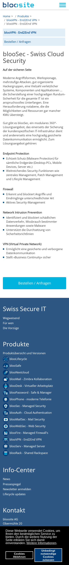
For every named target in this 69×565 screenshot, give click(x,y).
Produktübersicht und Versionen (24, 353)
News (6, 479)
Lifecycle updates (14, 494)
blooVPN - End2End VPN (20, 32)
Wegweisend (11, 318)
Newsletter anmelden (17, 489)
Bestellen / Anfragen (17, 42)
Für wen (8, 323)
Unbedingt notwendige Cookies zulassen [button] (48, 555)
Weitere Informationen (41, 543)
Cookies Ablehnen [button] (19, 555)
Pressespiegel (12, 484)
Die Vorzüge (11, 328)
